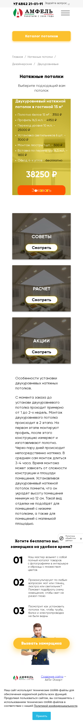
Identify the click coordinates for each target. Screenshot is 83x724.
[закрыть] (81, 538)
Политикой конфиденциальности (55, 706)
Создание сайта (52, 676)
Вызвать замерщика (41, 643)
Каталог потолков (41, 36)
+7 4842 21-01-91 (28, 4)
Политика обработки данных (70, 538)
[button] (36, 190)
